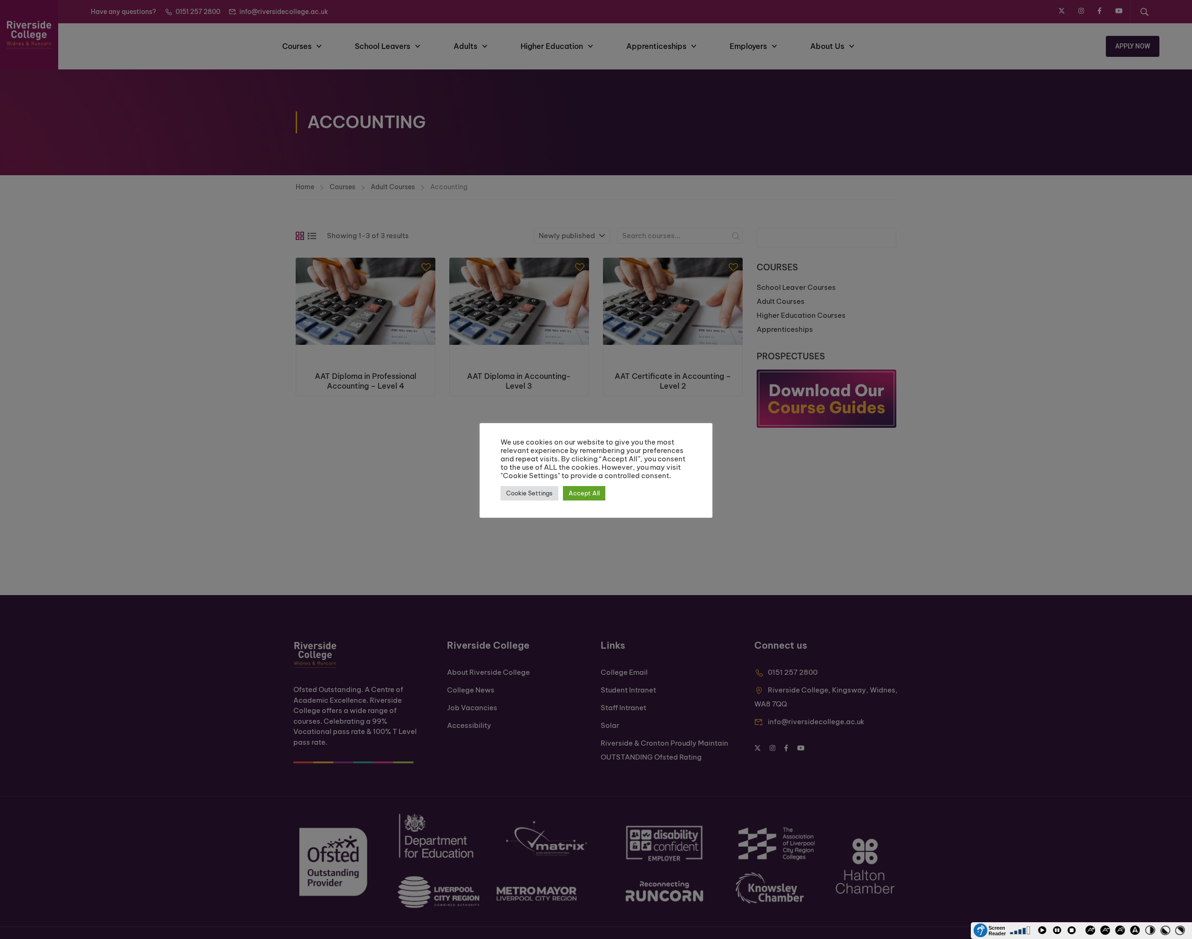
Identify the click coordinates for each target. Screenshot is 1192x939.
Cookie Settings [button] (529, 493)
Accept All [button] (584, 493)
